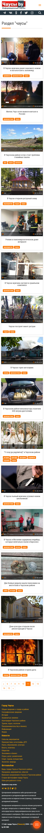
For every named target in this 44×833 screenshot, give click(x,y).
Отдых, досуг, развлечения (12, 756)
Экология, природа (9, 762)
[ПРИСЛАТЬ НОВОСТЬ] (37, 824)
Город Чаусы (8, 705)
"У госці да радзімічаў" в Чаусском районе (22, 452)
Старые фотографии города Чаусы (15, 778)
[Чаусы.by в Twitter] (26, 13)
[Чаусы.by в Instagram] (32, 13)
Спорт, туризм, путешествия (12, 759)
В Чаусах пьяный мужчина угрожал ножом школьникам (22, 497)
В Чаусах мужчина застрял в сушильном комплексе (22, 284)
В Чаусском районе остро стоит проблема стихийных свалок (22, 156)
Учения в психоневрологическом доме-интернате (22, 240)
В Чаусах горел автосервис (22, 367)
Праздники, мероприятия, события (15, 772)
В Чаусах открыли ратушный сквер (22, 198)
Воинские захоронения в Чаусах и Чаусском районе (21, 775)
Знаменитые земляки (10, 718)
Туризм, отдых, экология (11, 723)
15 (9, 688)
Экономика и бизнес (9, 753)
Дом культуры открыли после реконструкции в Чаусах (22, 627)
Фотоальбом (8, 765)
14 (4, 688)
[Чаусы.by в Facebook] (21, 13)
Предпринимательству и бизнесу (14, 726)
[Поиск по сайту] (39, 12)
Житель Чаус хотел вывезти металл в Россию (22, 112)
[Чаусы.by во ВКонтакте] (10, 13)
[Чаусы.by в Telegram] (4, 13)
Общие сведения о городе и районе (15, 709)
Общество (5, 750)
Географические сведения (12, 712)
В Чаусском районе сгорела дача (22, 670)
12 (33, 684)
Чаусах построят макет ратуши (22, 326)
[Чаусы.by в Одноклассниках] (16, 13)
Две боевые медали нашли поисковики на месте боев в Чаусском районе (22, 584)
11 (28, 684)
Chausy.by (21, 824)
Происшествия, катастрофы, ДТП (14, 742)
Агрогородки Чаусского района (13, 721)
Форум (4, 732)
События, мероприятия (10, 739)
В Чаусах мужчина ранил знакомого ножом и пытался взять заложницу (22, 69)
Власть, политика (8, 748)
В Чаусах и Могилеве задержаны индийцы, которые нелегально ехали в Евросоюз (22, 540)
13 (38, 684)
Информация (6, 729)
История (5, 715)
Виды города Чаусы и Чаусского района (17, 769)
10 (23, 684)
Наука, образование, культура (13, 745)
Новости (6, 735)
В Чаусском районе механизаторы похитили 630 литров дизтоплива (22, 409)
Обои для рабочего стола (11, 780)
